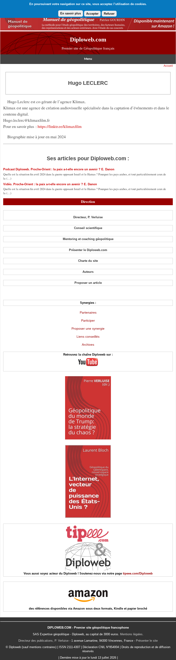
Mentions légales (131, 634)
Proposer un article (88, 282)
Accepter (92, 13)
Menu (88, 59)
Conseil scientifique (88, 228)
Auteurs (88, 271)
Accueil (168, 65)
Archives (88, 344)
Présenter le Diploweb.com (88, 250)
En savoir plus (70, 13)
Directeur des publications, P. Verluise (43, 640)
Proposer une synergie (88, 328)
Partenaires (88, 312)
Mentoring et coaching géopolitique (88, 239)
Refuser (109, 13)
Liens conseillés (88, 336)
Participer (88, 320)
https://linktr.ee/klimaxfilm (60, 126)
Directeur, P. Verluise (88, 217)
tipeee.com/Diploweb (138, 573)
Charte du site (88, 260)
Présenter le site (147, 640)
